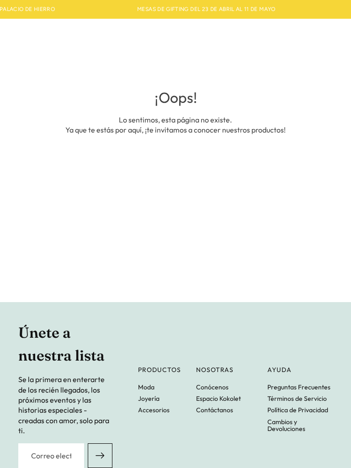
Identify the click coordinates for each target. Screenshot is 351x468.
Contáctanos (214, 410)
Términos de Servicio (297, 398)
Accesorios (154, 410)
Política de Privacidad (297, 410)
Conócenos (212, 387)
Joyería (149, 398)
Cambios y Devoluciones (286, 425)
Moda (146, 387)
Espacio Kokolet (218, 398)
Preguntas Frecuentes (298, 387)
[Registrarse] (100, 455)
